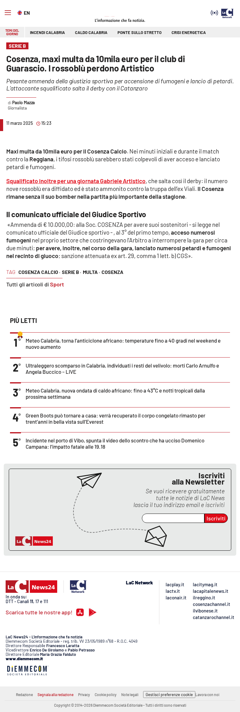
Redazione (24, 694)
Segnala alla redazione (55, 694)
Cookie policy (106, 694)
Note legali (129, 694)
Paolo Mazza (23, 102)
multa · (91, 272)
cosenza (112, 272)
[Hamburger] (8, 13)
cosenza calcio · (39, 272)
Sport (57, 284)
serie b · (71, 272)
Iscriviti (216, 518)
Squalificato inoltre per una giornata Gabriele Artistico (76, 180)
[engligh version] (20, 12)
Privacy (84, 694)
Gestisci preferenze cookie (169, 694)
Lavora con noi (207, 694)
